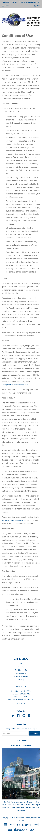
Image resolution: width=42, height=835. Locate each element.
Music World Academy (23, 818)
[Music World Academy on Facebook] (18, 716)
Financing (21, 680)
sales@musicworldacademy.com (15, 384)
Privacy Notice (21, 673)
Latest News (21, 740)
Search (21, 664)
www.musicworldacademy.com (14, 520)
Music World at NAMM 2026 (21, 745)
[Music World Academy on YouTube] (29, 716)
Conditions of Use (21, 670)
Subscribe (34, 733)
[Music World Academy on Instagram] (23, 716)
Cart (38, 6)
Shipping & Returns (21, 676)
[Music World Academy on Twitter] (13, 716)
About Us (21, 667)
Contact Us (21, 703)
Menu (6, 6)
